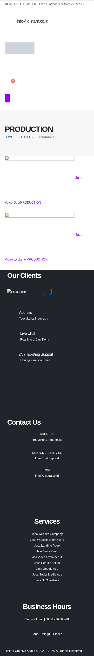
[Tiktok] (39, 494)
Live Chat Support (47, 458)
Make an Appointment (21, 7)
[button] (8, 62)
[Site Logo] (19, 48)
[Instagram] (26, 494)
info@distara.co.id (47, 475)
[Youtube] (13, 494)
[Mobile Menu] (7, 98)
